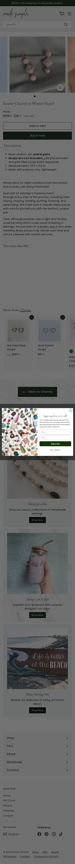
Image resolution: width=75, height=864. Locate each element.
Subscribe (55, 444)
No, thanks (55, 450)
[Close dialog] (70, 410)
